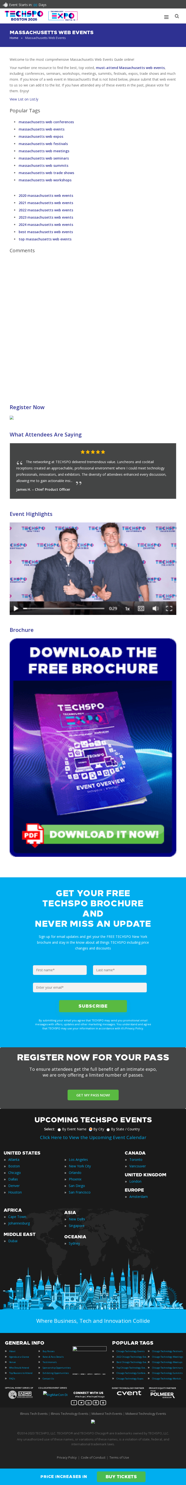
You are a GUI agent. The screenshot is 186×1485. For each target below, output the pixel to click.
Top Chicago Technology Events (132, 1367)
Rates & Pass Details (53, 1356)
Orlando (75, 1172)
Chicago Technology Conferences (132, 1373)
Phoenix (75, 1179)
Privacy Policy (67, 1457)
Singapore (77, 1225)
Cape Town (17, 1216)
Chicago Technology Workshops (168, 1378)
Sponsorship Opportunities (57, 1367)
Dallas (13, 1179)
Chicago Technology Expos (129, 1378)
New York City (80, 1166)
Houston (15, 1192)
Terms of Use (119, 1457)
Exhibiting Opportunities (56, 1373)
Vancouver (137, 1166)
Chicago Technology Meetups (167, 1362)
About (12, 1351)
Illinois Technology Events (69, 1413)
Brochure (22, 629)
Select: (49, 1129)
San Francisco (80, 1192)
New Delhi (77, 1219)
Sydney (74, 1243)
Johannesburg (19, 1223)
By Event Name (74, 1129)
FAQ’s (12, 1378)
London (135, 1181)
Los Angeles (78, 1159)
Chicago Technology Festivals (167, 1351)
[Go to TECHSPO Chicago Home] (41, 16)
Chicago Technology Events (130, 1351)
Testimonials (50, 1362)
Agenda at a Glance (19, 1356)
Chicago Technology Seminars (167, 1367)
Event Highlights (31, 513)
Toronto (135, 1159)
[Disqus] (93, 325)
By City (98, 1129)
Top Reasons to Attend (20, 1373)
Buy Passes (48, 1351)
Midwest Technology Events (145, 1413)
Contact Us (48, 1378)
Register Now (27, 407)
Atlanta (13, 1159)
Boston (14, 1166)
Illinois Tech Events (34, 1413)
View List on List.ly (24, 99)
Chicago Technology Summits (167, 1373)
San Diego (77, 1185)
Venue (12, 1362)
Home (14, 38)
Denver (14, 1185)
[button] (163, 452)
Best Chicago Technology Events (132, 1362)
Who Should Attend (19, 1367)
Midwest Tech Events (107, 1413)
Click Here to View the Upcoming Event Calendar (93, 1137)
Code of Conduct (93, 1457)
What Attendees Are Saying (46, 434)
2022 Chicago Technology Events (132, 1356)
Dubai (12, 1241)
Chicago (14, 1172)
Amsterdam (138, 1196)
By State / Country (125, 1129)
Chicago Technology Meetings (167, 1356)
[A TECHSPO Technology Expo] (90, 1350)
